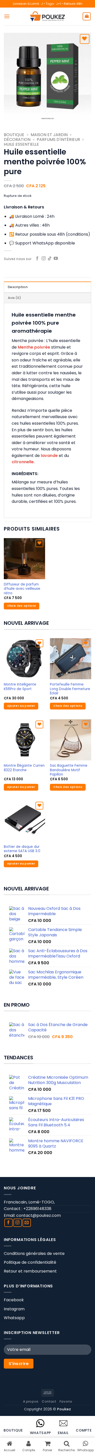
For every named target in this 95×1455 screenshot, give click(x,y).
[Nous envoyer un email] (27, 1223)
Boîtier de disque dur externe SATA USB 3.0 (22, 849)
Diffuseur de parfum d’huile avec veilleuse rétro (22, 589)
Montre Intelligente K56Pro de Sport (20, 686)
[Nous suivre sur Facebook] (37, 258)
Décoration (17, 139)
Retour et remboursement (30, 1271)
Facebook (14, 1300)
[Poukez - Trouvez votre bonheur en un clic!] (47, 16)
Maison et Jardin (49, 135)
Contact (49, 1401)
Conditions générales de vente (34, 1253)
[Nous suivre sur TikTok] (50, 258)
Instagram (14, 1309)
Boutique (14, 135)
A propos (31, 1401)
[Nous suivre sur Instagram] (44, 258)
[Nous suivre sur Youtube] (56, 258)
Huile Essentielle (21, 144)
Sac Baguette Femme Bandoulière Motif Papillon (68, 770)
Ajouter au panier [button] (21, 706)
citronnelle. (23, 462)
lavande (49, 455)
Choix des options (21, 606)
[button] (7, 16)
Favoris (66, 1401)
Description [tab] (18, 287)
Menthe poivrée (34, 347)
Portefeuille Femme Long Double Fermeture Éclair (70, 689)
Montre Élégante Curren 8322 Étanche (24, 767)
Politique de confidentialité (30, 1262)
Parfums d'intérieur (58, 139)
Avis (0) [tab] (14, 298)
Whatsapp (14, 1318)
